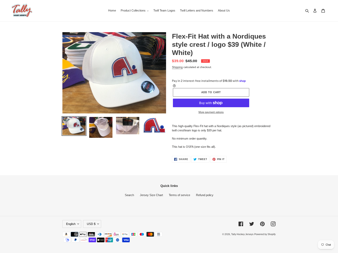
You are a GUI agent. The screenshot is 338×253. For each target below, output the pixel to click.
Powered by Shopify (265, 234)
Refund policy (204, 195)
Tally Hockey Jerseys (242, 234)
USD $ (91, 224)
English (71, 224)
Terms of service (179, 195)
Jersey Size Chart (151, 195)
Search (129, 195)
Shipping (177, 67)
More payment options (211, 112)
